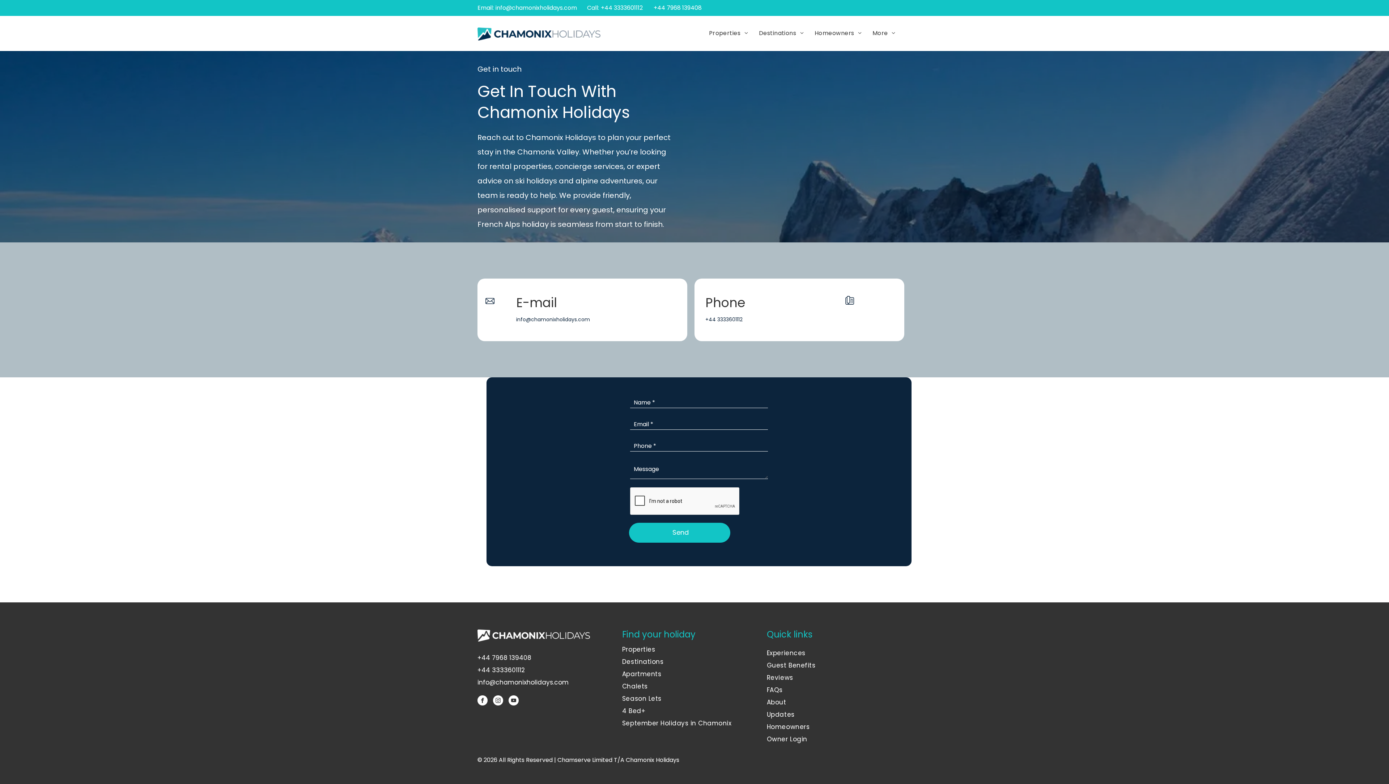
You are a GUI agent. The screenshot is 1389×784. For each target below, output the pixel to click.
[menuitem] (728, 33)
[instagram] (498, 701)
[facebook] (482, 701)
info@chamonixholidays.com (536, 8)
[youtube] (514, 701)
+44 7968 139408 (504, 657)
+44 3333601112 (622, 8)
